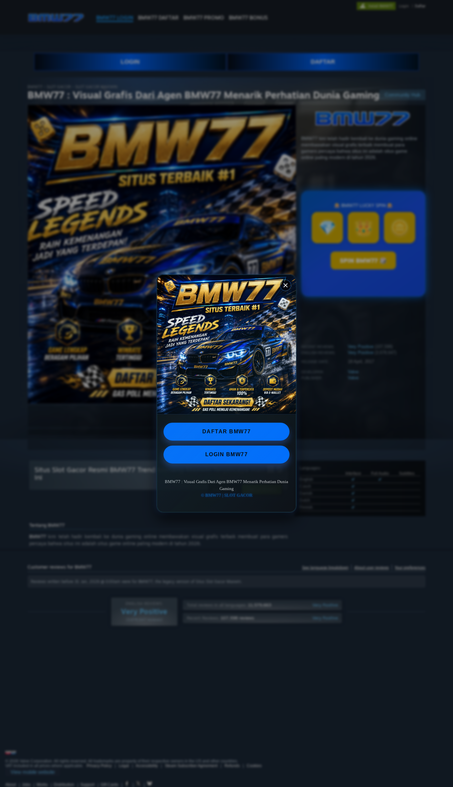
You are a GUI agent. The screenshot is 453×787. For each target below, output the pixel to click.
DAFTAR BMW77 (226, 431)
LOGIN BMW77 (226, 454)
